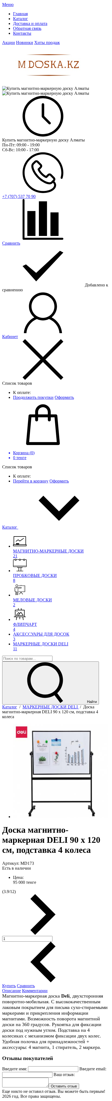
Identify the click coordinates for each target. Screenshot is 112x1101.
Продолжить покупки (33, 397)
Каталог (10, 527)
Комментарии (35, 990)
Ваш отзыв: (64, 1074)
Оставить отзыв (64, 1086)
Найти (91, 702)
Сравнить (26, 985)
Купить (9, 985)
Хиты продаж (47, 42)
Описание (11, 990)
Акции (8, 42)
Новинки (24, 42)
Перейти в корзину (30, 481)
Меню (8, 4)
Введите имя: (14, 1069)
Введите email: (92, 1069)
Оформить (64, 397)
